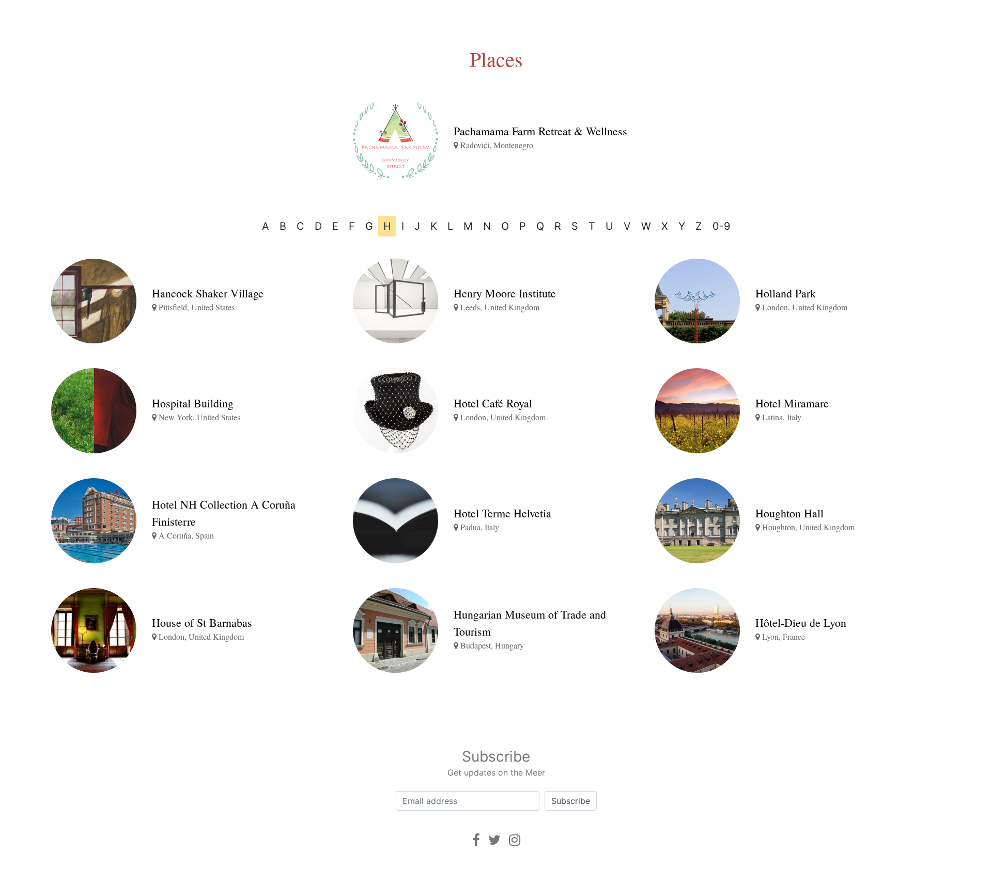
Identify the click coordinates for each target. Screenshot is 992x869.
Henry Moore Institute (505, 293)
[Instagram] (514, 840)
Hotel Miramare (792, 403)
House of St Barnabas (202, 622)
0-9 (721, 226)
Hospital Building (193, 403)
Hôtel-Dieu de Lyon (800, 622)
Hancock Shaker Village (208, 293)
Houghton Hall (789, 512)
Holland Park (785, 293)
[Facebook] (476, 840)
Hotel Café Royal (493, 403)
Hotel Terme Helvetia (502, 512)
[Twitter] (494, 840)
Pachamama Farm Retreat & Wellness (540, 130)
